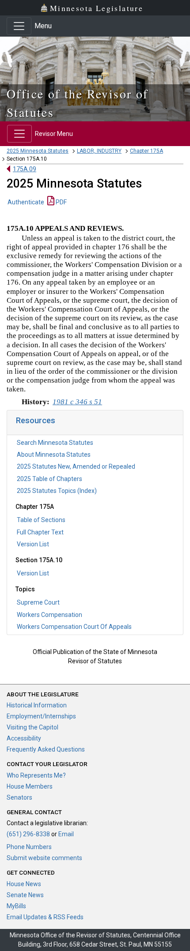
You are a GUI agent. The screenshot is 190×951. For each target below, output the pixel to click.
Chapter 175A (146, 151)
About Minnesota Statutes (54, 454)
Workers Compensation (49, 614)
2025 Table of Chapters (49, 478)
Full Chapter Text (40, 532)
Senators (19, 797)
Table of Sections (41, 519)
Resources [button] (35, 420)
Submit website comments (44, 857)
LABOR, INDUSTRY (99, 151)
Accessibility (24, 738)
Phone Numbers (29, 846)
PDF (60, 202)
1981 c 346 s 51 (77, 402)
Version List (33, 544)
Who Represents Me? (36, 775)
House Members (30, 786)
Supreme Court (38, 602)
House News (24, 883)
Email (66, 834)
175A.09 (24, 169)
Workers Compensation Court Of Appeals (74, 626)
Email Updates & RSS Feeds (45, 917)
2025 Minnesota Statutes (37, 151)
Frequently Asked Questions (46, 749)
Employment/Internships (41, 716)
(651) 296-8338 (28, 834)
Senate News (25, 894)
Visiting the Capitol (32, 727)
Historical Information (37, 705)
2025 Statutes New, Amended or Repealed (76, 466)
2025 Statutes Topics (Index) (57, 490)
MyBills (16, 906)
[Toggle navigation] (19, 26)
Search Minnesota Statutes (55, 442)
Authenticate (26, 202)
